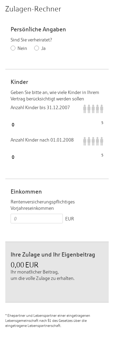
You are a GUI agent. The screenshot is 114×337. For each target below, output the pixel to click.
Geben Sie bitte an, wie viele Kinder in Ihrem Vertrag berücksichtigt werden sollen (55, 95)
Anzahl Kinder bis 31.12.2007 (40, 107)
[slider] (57, 122)
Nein (22, 48)
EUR (69, 218)
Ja (43, 48)
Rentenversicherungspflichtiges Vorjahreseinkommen (43, 205)
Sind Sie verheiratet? (31, 39)
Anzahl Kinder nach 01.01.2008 (42, 140)
